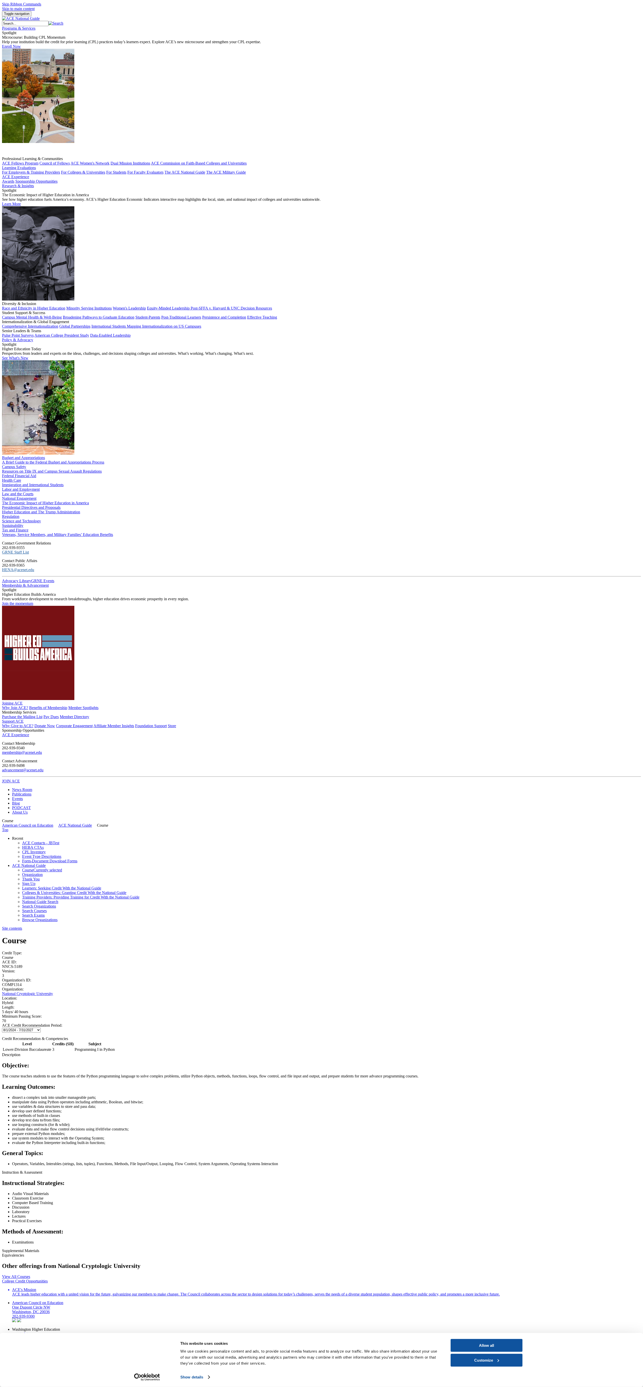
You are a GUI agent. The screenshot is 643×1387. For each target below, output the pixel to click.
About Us (20, 812)
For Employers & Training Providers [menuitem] (31, 172)
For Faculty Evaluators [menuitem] (145, 172)
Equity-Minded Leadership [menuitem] (169, 308)
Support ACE (13, 721)
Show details (191, 1377)
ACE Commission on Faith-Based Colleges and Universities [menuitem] (199, 163)
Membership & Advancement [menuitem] (25, 585)
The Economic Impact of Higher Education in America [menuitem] (45, 503)
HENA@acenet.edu (18, 570)
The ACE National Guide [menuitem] (185, 172)
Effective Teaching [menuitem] (262, 317)
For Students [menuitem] (116, 172)
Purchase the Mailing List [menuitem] (22, 717)
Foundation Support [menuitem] (151, 726)
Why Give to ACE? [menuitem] (17, 726)
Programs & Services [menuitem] (18, 28)
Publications (21, 794)
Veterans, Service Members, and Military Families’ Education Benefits (57, 534)
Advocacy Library (16, 581)
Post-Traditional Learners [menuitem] (181, 317)
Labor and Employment (21, 489)
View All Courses (16, 1276)
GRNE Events (42, 581)
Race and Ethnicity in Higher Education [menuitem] (33, 308)
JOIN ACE (11, 781)
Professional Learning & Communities (32, 159)
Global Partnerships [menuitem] (74, 326)
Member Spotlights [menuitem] (83, 708)
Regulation (10, 516)
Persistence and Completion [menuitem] (224, 317)
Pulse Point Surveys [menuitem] (18, 335)
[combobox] (25, 23)
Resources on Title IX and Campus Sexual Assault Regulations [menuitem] (52, 471)
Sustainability (12, 525)
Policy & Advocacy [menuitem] (17, 340)
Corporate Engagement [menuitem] (74, 726)
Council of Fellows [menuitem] (54, 163)
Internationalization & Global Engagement (35, 322)
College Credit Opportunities (25, 1281)
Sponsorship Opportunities (23, 730)
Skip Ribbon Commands (21, 4)
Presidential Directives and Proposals (31, 507)
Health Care (11, 480)
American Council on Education (27, 825)
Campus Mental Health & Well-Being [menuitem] (32, 317)
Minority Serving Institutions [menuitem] (89, 308)
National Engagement (19, 498)
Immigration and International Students (33, 485)
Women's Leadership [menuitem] (129, 308)
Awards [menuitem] (8, 181)
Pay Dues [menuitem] (51, 717)
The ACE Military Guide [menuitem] (226, 172)
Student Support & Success (23, 313)
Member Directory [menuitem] (74, 717)
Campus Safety (14, 467)
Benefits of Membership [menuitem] (48, 708)
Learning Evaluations (19, 168)
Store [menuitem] (172, 726)
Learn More (11, 204)
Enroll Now (11, 46)
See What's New (15, 358)
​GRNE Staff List (15, 552)
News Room (22, 789)
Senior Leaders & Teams (21, 331)
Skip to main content (18, 9)
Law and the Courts (17, 494)
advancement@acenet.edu (22, 770)
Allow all (486, 1345)
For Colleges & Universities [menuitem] (83, 172)
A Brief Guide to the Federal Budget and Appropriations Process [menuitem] (53, 462)
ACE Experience (15, 177)
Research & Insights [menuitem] (18, 186)
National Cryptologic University (27, 994)
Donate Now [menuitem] (44, 726)
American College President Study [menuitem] (61, 335)
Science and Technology (21, 521)
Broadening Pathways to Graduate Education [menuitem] (98, 317)
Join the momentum (17, 603)
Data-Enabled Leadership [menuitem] (110, 335)
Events (17, 799)
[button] (55, 23)
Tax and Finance (15, 530)
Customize (483, 1360)
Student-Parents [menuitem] (147, 317)
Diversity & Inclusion (19, 304)
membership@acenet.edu (22, 752)
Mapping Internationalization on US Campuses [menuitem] (164, 326)
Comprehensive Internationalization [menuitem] (30, 326)
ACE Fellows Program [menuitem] (20, 163)
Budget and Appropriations (23, 458)
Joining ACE (12, 703)
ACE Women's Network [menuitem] (90, 163)
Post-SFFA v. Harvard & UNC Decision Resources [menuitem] (231, 308)
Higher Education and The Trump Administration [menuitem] (41, 512)
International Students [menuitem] (109, 326)
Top (5, 830)
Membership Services (19, 712)
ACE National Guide (75, 825)
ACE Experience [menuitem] (15, 735)
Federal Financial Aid (19, 476)
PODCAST (21, 808)
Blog (16, 803)
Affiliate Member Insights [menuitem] (113, 726)
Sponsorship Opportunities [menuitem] (36, 181)
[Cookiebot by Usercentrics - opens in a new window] (147, 1377)
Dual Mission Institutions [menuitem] (130, 163)
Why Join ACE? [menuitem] (15, 708)
